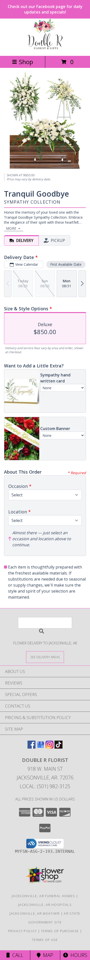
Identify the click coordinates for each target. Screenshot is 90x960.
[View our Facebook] (32, 747)
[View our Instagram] (50, 747)
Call (16, 955)
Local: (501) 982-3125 (45, 786)
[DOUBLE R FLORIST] (45, 48)
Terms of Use (45, 939)
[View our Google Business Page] (40, 747)
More (11, 228)
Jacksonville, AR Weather (35, 913)
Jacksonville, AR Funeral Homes (43, 896)
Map (46, 955)
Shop (26, 62)
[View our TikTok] (58, 747)
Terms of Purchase (60, 931)
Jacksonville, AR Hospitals (45, 904)
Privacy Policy (22, 931)
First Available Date (66, 264)
